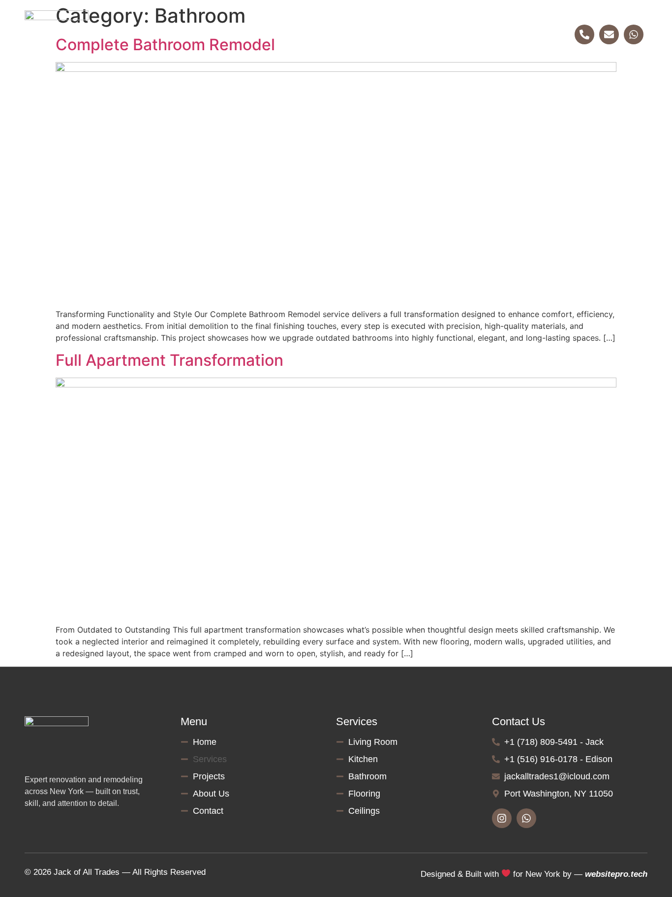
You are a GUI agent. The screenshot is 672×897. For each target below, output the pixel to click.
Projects (331, 34)
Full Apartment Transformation (169, 360)
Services (270, 34)
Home (214, 34)
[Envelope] (609, 34)
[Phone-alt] (584, 34)
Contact (454, 34)
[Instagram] (502, 818)
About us (392, 34)
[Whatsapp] (633, 34)
